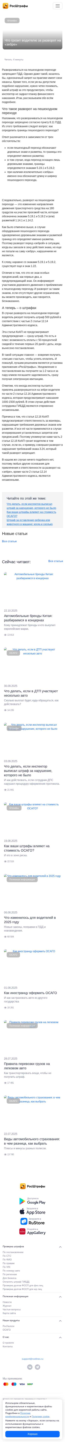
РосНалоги (8, 1326)
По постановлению (13, 1252)
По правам (8, 1263)
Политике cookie (41, 1416)
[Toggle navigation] (57, 6)
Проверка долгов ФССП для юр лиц (22, 1289)
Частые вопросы (12, 1309)
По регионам (10, 1274)
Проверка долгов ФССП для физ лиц (23, 1285)
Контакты (8, 1346)
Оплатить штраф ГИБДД (16, 1281)
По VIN (6, 1267)
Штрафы (12, 20)
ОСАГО (13, 653)
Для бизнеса (9, 1278)
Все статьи (9, 541)
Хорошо (33, 1434)
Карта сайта (9, 1313)
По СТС (7, 1255)
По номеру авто (11, 1270)
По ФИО (7, 1259)
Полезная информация (22, 879)
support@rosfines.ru (32, 1358)
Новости (7, 1302)
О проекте (8, 1342)
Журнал (7, 1305)
